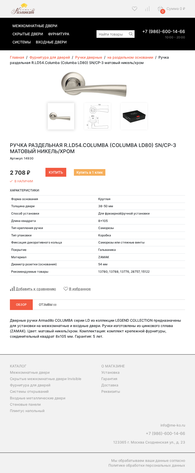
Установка (110, 372)
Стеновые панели (25, 404)
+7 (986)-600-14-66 (163, 31)
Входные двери (51, 42)
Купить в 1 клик (89, 172)
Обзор (21, 304)
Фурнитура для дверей (30, 385)
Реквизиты (110, 391)
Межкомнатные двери (34, 26)
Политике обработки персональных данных (146, 465)
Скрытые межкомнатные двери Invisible (45, 379)
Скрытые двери (27, 34)
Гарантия (109, 379)
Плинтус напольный (27, 411)
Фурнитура (58, 34)
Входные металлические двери (37, 398)
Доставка (109, 385)
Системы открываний (29, 391)
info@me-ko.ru (172, 425)
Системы (21, 42)
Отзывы (48, 304)
